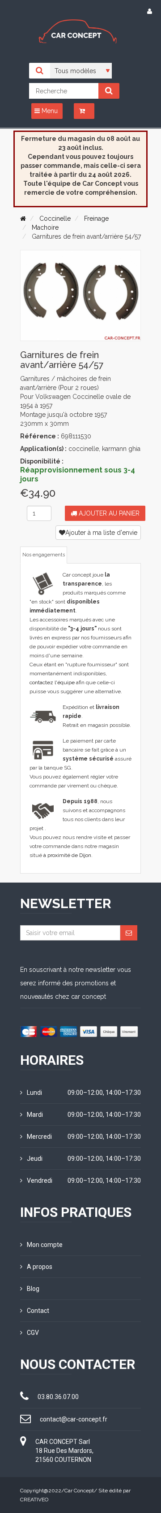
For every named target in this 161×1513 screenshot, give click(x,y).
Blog (33, 1288)
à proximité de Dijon (67, 855)
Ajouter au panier (108, 513)
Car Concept (79, 1490)
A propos (39, 1266)
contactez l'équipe (52, 682)
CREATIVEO (34, 1499)
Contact (38, 1310)
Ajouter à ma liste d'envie (101, 532)
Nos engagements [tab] (43, 555)
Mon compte (45, 1244)
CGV (33, 1332)
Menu (49, 110)
